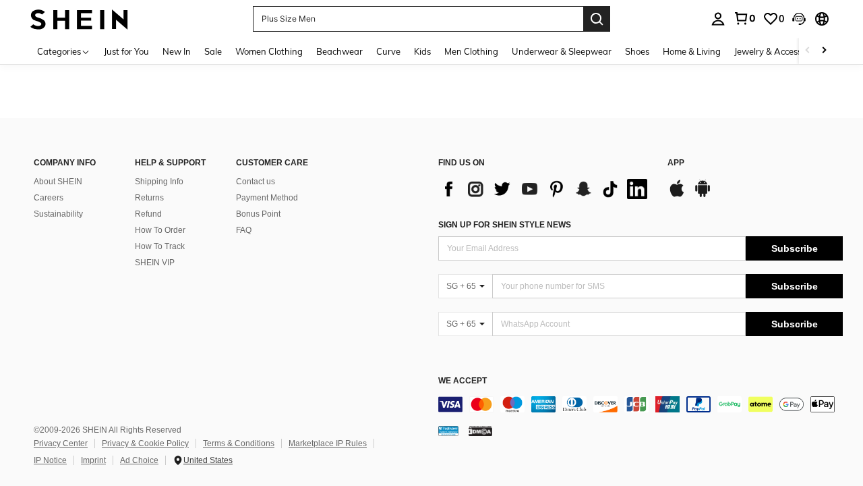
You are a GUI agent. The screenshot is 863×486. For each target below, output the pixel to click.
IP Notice (50, 460)
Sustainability (58, 214)
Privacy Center (61, 443)
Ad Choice (139, 460)
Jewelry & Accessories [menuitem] (777, 51)
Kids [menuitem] (422, 51)
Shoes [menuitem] (637, 51)
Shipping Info (159, 181)
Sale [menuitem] (213, 51)
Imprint (93, 460)
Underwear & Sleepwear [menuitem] (562, 51)
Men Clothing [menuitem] (471, 51)
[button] (799, 19)
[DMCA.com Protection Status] (480, 430)
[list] (546, 189)
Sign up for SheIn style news (504, 225)
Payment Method (267, 197)
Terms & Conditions (238, 443)
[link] (744, 18)
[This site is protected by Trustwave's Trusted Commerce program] (448, 430)
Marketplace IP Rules (328, 443)
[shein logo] (79, 19)
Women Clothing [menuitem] (269, 51)
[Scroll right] (824, 51)
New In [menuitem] (176, 51)
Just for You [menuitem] (126, 51)
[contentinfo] (640, 404)
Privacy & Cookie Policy (145, 443)
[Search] (596, 19)
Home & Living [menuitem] (692, 51)
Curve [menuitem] (388, 51)
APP (675, 163)
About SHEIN (58, 181)
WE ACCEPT (462, 381)
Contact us (255, 181)
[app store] (676, 195)
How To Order (160, 230)
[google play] (702, 195)
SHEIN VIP (155, 262)
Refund (148, 214)
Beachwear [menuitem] (339, 51)
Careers (48, 197)
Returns (149, 197)
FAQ (243, 230)
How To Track (160, 246)
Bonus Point (258, 214)
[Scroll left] (807, 51)
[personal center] (718, 19)
